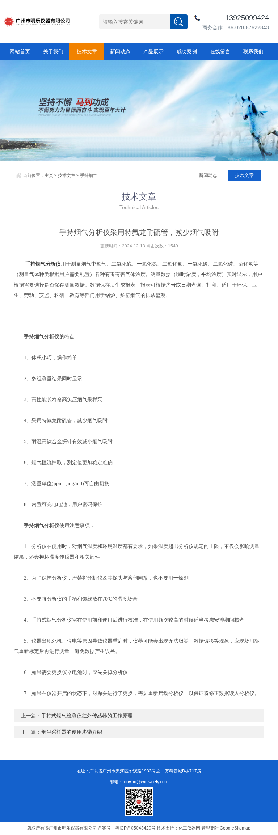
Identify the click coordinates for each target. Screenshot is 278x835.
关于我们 (53, 51)
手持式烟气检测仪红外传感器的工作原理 (86, 716)
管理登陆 (210, 828)
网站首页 (20, 51)
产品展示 (153, 51)
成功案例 (187, 51)
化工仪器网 (189, 828)
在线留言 (220, 51)
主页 (49, 175)
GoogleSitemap (235, 828)
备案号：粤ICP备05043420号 (127, 828)
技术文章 (87, 51)
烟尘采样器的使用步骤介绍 (71, 732)
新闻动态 (120, 51)
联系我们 (253, 51)
